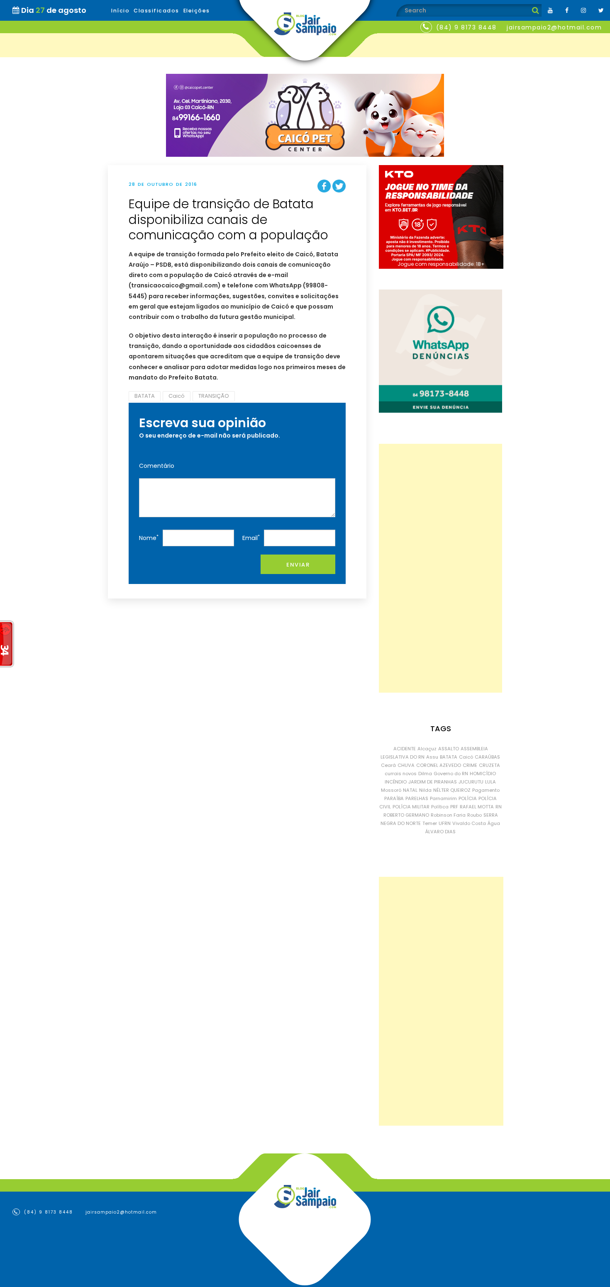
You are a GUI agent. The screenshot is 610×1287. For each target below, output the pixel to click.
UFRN (445, 823)
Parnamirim (443, 798)
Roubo (474, 815)
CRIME (470, 765)
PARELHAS (416, 798)
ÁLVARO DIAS (440, 831)
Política (440, 806)
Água (494, 823)
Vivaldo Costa (469, 823)
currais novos (401, 773)
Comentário (156, 466)
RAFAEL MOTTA (477, 806)
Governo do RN (451, 773)
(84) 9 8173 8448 (466, 27)
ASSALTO (448, 748)
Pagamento (486, 790)
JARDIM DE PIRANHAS (432, 782)
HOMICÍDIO (483, 773)
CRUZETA (489, 765)
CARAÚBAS (487, 757)
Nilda (425, 790)
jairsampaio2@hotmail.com (554, 27)
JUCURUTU (471, 782)
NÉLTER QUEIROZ (452, 790)
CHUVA (406, 765)
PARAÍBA (394, 798)
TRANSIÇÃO (213, 396)
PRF (454, 806)
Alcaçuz (427, 748)
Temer (429, 823)
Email (251, 537)
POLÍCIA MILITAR (411, 806)
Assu (432, 757)
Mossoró (391, 790)
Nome (149, 537)
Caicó (176, 396)
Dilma (425, 773)
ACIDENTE (404, 748)
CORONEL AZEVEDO (438, 765)
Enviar (298, 565)
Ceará (388, 765)
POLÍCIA (468, 798)
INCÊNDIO (396, 782)
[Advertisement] (440, 568)
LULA (490, 782)
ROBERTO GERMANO (406, 815)
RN (498, 806)
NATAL (410, 790)
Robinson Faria (448, 815)
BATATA (144, 396)
